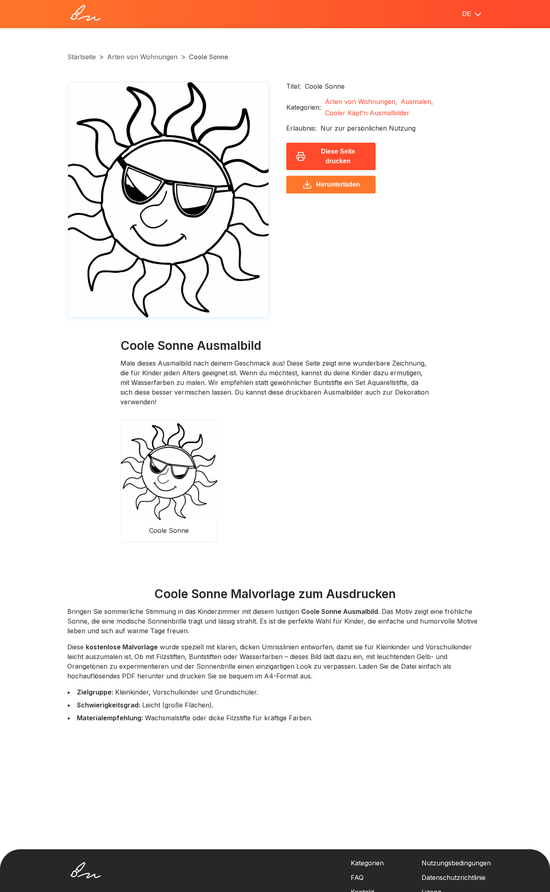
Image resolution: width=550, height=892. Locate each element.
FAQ (357, 877)
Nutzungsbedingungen (456, 863)
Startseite (81, 57)
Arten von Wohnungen (142, 57)
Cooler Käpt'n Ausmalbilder (367, 113)
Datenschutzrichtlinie (454, 877)
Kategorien (367, 863)
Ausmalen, (417, 102)
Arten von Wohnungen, (361, 102)
